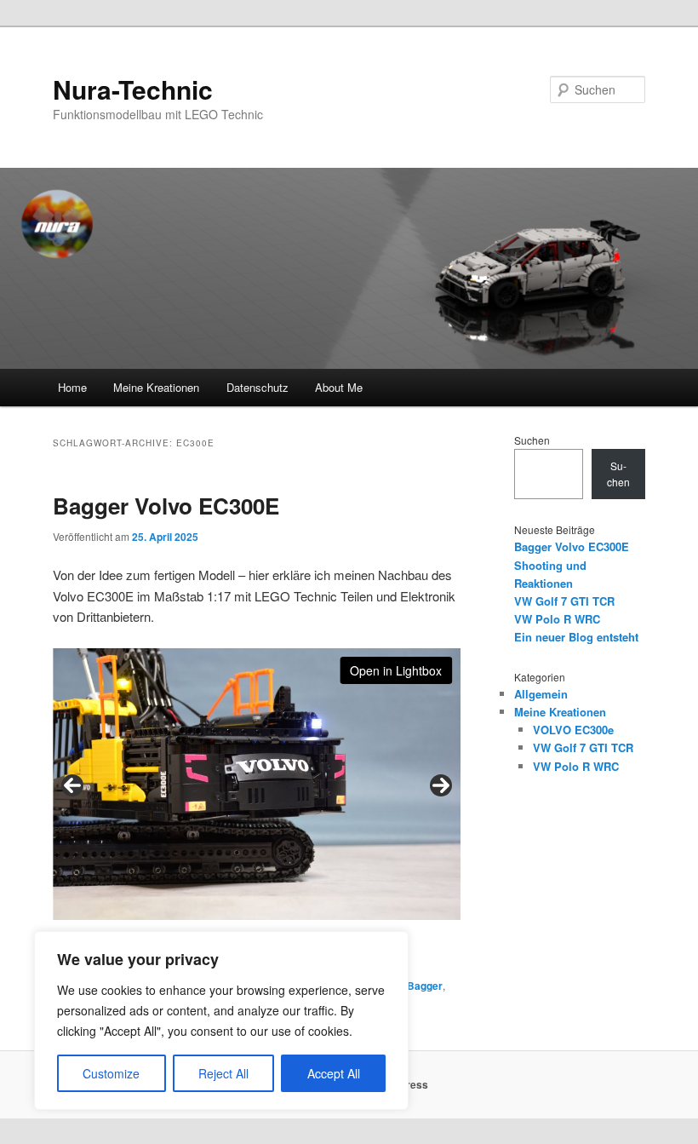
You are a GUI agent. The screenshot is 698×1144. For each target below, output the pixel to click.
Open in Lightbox (396, 670)
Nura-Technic (133, 89)
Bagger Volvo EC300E (166, 505)
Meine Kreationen (156, 387)
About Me (339, 387)
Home (72, 387)
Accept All (333, 1073)
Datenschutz (257, 387)
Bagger (425, 985)
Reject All (223, 1073)
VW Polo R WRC (557, 619)
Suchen (532, 440)
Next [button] (441, 785)
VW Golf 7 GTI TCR (564, 601)
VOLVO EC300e (573, 729)
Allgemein (541, 694)
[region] (221, 1020)
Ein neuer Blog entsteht (576, 637)
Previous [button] (72, 785)
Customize (111, 1073)
